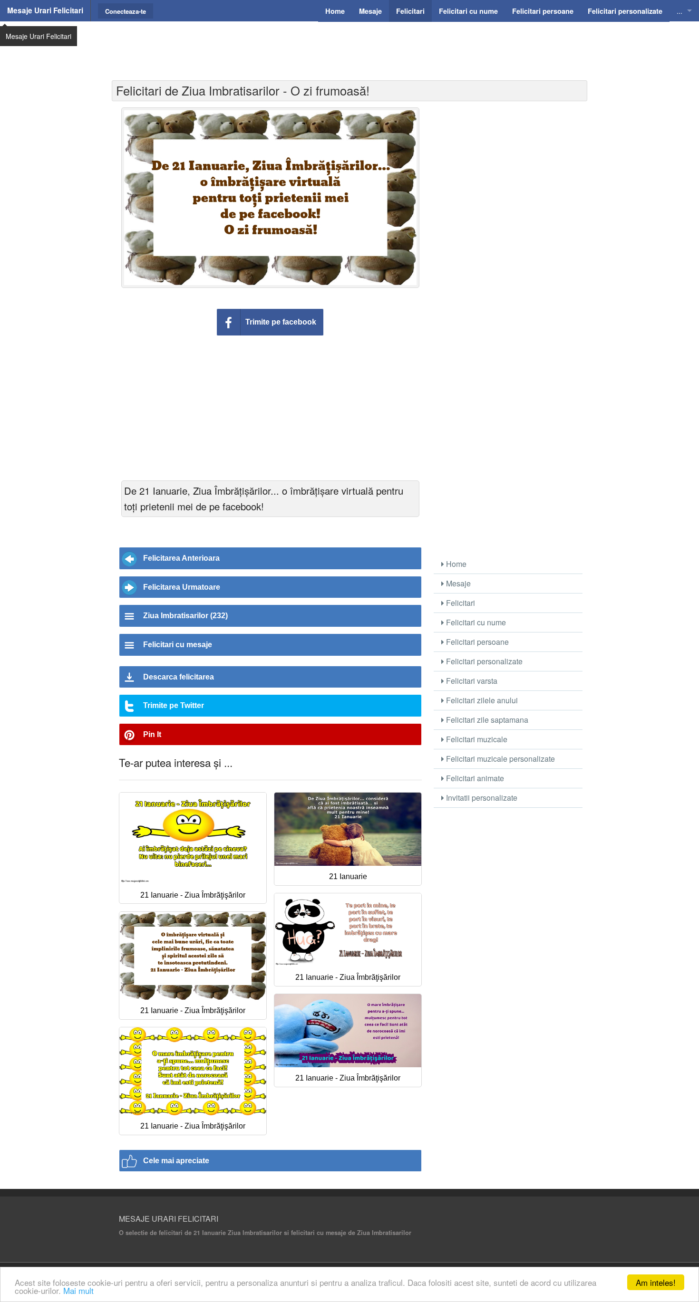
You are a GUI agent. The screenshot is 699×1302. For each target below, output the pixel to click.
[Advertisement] (349, 45)
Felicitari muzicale (475, 739)
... (679, 11)
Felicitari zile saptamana (486, 719)
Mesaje (457, 583)
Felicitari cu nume (475, 622)
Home (455, 563)
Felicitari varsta (470, 680)
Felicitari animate (474, 778)
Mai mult (78, 1290)
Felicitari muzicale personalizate (499, 758)
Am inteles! (656, 1282)
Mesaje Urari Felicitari (45, 10)
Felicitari (459, 602)
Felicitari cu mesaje (177, 645)
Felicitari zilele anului (481, 700)
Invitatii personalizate (480, 797)
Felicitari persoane (476, 641)
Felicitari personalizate (483, 661)
